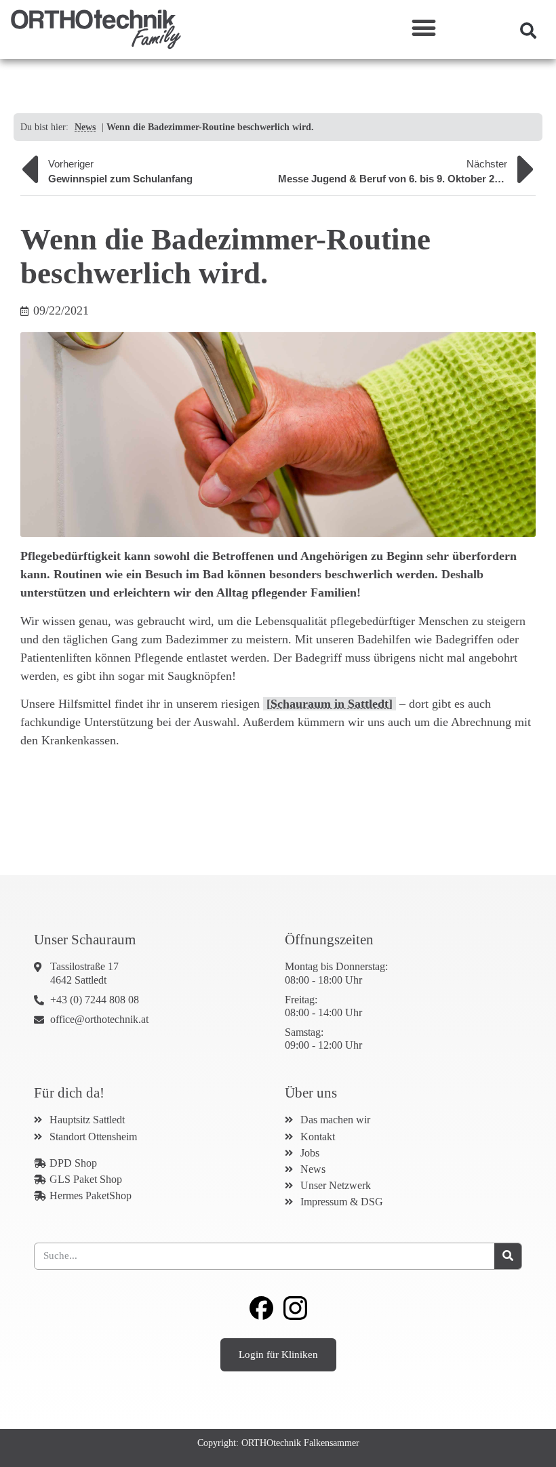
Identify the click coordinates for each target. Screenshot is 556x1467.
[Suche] (507, 1256)
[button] (423, 27)
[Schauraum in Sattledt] (329, 703)
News (85, 127)
